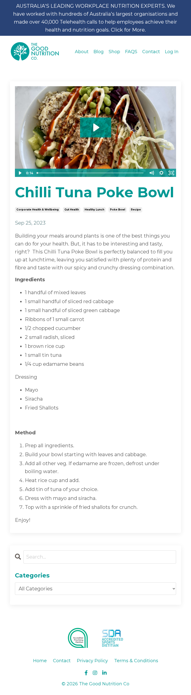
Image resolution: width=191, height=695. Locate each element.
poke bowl (117, 209)
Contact (151, 51)
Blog (99, 51)
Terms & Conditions (136, 660)
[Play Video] (20, 173)
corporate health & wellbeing (37, 209)
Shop (114, 51)
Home (40, 660)
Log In (172, 51)
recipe (136, 209)
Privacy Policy (92, 660)
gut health (71, 209)
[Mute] (151, 173)
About (82, 51)
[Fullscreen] (171, 173)
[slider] (90, 173)
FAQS (131, 51)
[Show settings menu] (161, 173)
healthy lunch (94, 209)
